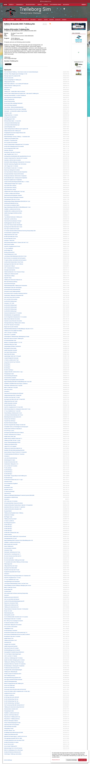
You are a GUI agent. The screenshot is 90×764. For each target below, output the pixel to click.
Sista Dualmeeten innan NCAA (10, 726)
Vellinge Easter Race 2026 (9, 81)
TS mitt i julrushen (7, 467)
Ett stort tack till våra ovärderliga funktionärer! (13, 103)
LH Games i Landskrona (9, 520)
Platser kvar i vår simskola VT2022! (11, 603)
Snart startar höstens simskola (10, 352)
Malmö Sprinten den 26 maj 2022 (10, 544)
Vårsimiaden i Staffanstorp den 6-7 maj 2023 (13, 385)
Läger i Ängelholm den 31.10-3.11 (11, 154)
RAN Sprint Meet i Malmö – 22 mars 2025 (12, 120)
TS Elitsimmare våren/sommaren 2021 (11, 667)
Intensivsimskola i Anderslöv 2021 (11, 708)
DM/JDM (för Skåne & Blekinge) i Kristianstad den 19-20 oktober (17, 162)
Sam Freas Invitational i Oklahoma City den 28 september (15, 171)
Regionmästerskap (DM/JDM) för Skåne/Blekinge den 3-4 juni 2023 (18, 381)
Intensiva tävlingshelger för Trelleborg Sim (12, 79)
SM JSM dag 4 (7, 365)
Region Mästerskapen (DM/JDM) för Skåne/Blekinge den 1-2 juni (17, 207)
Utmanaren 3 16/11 (8, 87)
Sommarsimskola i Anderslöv (10, 377)
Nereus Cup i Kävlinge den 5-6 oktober (12, 169)
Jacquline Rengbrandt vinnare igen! (11, 358)
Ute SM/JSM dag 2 (8, 530)
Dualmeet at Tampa (8, 481)
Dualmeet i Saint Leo (8, 489)
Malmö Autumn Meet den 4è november (12, 318)
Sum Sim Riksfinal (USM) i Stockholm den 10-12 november (16, 616)
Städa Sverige (7, 89)
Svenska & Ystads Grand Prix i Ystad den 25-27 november (15, 158)
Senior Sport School (8, 389)
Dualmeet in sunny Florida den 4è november (13, 320)
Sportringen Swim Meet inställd (10, 567)
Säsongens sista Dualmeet (9, 269)
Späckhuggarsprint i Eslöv (9, 118)
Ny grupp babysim (8, 511)
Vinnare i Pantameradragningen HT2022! (12, 442)
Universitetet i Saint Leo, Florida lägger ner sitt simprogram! (16, 426)
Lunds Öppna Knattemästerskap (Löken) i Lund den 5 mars (16, 583)
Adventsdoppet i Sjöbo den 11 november (12, 618)
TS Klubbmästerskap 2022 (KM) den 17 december (14, 454)
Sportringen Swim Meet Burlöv (10, 117)
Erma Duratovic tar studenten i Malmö (11, 205)
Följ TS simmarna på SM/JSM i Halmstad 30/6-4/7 (14, 705)
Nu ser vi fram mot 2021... (9, 744)
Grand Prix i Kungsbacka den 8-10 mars (12, 246)
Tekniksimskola (19, 4)
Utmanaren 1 (6, 573)
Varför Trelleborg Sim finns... (10, 675)
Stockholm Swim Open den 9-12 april (11, 569)
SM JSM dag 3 (7, 367)
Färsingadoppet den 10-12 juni (10, 538)
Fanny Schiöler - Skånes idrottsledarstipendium (13, 107)
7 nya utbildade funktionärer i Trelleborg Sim (13, 216)
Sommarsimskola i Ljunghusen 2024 (11, 232)
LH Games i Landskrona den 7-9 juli (11, 360)
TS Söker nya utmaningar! (9, 491)
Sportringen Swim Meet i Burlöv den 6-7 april (13, 226)
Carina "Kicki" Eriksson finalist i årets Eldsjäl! (13, 224)
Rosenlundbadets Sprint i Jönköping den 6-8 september (15, 177)
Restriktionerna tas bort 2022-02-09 (11, 597)
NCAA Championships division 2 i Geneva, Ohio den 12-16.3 (16, 242)
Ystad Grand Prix (7, 493)
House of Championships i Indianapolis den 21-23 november (16, 144)
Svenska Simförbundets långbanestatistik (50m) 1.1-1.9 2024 (16, 181)
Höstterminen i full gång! (9, 514)
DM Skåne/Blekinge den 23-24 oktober (12, 650)
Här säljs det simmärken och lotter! (11, 622)
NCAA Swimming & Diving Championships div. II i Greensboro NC (17, 575)
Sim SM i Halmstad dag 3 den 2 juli (11, 699)
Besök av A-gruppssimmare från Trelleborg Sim (13, 683)
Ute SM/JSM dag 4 (8, 526)
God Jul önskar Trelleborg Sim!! (10, 746)
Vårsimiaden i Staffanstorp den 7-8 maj (12, 552)
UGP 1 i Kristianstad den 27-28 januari (11, 267)
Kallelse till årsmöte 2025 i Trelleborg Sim (19, 24)
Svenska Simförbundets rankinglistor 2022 (12, 509)
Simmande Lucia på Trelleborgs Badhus (12, 291)
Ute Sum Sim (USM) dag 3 (9, 685)
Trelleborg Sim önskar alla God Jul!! (11, 607)
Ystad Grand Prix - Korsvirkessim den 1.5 (12, 554)
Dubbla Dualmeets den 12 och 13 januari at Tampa (14, 271)
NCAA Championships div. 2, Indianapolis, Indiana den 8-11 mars (17, 409)
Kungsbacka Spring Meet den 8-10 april (12, 571)
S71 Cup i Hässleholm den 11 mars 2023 (12, 411)
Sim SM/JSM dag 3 (8, 473)
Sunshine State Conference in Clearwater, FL (13, 428)
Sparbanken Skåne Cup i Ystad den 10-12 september (15, 663)
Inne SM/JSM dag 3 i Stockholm (10, 630)
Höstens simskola (8, 534)
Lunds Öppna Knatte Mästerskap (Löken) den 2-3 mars (15, 256)
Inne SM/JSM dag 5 (8, 469)
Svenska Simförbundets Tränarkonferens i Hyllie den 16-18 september (18, 505)
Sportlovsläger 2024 (8, 250)
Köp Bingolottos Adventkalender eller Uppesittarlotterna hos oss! (17, 156)
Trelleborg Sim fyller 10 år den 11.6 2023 (12, 440)
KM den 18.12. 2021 (8, 610)
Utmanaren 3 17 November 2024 (10, 140)
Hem (6, 4)
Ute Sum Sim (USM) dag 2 (9, 687)
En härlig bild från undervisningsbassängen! (13, 669)
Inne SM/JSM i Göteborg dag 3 (10, 307)
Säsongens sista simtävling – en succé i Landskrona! (15, 95)
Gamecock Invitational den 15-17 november (13, 313)
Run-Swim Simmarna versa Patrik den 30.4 (12, 556)
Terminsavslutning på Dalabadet (10, 375)
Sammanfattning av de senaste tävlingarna (12, 97)
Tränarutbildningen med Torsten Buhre (12, 581)
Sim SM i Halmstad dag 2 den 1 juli (11, 701)
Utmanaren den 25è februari (9, 418)
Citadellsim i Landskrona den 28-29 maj (12, 542)
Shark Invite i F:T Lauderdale (9, 334)
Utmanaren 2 (6, 215)
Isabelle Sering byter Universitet (10, 350)
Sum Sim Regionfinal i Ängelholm (11, 483)
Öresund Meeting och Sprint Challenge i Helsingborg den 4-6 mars (17, 585)
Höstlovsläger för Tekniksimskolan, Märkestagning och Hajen (16, 336)
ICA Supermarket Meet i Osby (10, 340)
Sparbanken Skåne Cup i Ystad (10, 344)
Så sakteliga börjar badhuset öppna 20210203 (13, 732)
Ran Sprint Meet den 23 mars (10, 238)
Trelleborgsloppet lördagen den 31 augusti (13, 183)
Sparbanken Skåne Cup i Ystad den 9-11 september (14, 507)
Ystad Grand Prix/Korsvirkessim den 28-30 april (13, 393)
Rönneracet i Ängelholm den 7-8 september (13, 179)
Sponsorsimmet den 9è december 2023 (12, 289)
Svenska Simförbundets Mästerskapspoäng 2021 (14, 601)
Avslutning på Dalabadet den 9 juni (11, 203)
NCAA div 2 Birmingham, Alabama (11, 720)
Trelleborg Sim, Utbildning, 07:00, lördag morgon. (14, 661)
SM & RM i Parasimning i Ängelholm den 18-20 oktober (15, 164)
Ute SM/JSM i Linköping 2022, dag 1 (11, 532)
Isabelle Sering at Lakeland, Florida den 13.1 (13, 438)
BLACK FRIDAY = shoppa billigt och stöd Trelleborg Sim (15, 475)
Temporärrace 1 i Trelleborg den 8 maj (11, 718)
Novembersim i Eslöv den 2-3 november (12, 152)
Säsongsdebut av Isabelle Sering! (11, 497)
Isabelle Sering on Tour (8, 638)
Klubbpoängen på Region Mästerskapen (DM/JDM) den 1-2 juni (17, 201)
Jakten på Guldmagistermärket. (10, 681)
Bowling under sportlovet (9, 252)
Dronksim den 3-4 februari (9, 265)
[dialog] (70, 756)
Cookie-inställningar (8, 760)
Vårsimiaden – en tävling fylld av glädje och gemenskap (15, 111)
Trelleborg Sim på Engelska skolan (11, 138)
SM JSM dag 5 (7, 363)
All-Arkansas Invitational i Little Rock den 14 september (15, 175)
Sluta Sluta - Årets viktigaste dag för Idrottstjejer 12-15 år (15, 73)
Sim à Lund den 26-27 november (10, 465)
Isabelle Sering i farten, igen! (10, 436)
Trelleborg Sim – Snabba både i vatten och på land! (14, 91)
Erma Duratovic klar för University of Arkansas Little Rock (15, 293)
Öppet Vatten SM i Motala (9, 354)
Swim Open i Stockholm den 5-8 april (11, 228)
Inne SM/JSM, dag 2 (8, 477)
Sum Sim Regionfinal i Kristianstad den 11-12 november (15, 316)
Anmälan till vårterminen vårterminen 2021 (12, 752)
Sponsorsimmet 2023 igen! (9, 283)
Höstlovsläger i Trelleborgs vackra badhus (12, 754)
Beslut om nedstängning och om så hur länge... (13, 750)
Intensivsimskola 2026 (8, 77)
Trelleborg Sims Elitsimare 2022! (10, 444)
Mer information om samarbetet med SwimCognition (15, 258)
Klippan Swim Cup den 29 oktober (11, 326)
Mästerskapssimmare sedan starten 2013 (12, 416)
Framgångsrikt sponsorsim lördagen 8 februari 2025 (14, 132)
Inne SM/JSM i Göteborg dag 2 (10, 309)
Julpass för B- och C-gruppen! (10, 446)
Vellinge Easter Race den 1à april (10, 234)
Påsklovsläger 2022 (8, 563)
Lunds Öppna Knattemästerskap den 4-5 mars (13, 414)
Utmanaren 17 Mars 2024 (9, 240)
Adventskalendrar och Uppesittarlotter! (12, 314)
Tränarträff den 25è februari (9, 420)
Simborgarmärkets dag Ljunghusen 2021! (12, 677)
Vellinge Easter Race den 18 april (10, 565)
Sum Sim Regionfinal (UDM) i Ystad (11, 148)
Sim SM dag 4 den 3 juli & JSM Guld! (11, 697)
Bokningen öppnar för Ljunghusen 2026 (12, 75)
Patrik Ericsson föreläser (9, 244)
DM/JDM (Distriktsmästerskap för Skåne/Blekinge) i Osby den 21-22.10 (18, 328)
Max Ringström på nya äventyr (10, 348)
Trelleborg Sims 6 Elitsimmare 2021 (11, 605)
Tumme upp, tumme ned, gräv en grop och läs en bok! (15, 689)
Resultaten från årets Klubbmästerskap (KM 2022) (14, 450)
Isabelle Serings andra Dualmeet (10, 646)
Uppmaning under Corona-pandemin (11, 724)
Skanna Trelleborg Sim (8, 546)
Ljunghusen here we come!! (9, 693)
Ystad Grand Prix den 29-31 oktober (11, 648)
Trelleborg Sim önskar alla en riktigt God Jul (13, 279)
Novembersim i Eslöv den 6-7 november (12, 636)
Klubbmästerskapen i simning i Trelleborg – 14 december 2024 (17, 136)
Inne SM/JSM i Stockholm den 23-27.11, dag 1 (13, 479)
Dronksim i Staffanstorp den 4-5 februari (12, 434)
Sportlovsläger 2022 (8, 589)
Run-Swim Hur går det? (9, 558)
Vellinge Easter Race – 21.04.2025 (11, 115)
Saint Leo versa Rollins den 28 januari (11, 599)
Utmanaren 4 (6, 456)
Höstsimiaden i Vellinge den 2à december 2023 (13, 295)
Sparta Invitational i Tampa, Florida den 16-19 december (15, 452)
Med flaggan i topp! (8, 516)
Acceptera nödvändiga (72, 759)
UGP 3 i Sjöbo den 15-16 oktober (10, 501)
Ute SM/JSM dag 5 (8, 524)
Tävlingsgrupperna (30, 4)
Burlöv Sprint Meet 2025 (9, 134)
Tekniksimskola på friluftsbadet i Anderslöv (13, 195)
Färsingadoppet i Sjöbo (9, 373)
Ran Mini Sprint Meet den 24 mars (11, 236)
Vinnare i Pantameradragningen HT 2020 (12, 722)
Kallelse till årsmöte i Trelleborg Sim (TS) (12, 85)
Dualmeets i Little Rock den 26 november (12, 160)
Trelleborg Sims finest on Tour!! (10, 640)
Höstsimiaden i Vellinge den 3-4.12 (11, 463)
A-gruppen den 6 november (9, 644)
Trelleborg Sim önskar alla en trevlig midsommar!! (14, 707)
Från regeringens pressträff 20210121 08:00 (13, 738)
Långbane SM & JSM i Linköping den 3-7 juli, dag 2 (14, 191)
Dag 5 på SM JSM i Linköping (10, 185)
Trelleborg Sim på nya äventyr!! (10, 518)
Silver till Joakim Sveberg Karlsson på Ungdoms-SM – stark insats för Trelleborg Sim (21, 93)
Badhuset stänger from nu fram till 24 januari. (13, 748)
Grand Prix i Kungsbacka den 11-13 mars (12, 577)
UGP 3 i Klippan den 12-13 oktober (11, 166)
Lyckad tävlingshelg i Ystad (9, 126)
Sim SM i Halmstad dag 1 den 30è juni (11, 703)
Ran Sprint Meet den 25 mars (10, 405)
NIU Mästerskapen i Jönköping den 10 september (14, 665)
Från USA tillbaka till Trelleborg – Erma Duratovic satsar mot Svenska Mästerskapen (21, 71)
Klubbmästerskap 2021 (9, 612)
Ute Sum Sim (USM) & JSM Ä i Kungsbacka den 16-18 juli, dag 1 (17, 691)
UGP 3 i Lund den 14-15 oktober (10, 332)
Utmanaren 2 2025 (8, 113)
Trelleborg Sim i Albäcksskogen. (10, 671)
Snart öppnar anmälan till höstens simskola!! (13, 679)
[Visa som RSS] (50, 24)
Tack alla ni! (6, 595)
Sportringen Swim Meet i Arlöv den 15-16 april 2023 (14, 399)
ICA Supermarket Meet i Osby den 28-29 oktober (14, 173)
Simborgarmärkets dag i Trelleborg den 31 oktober (14, 322)
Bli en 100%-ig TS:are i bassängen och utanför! (13, 620)
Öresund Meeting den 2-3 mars (10, 254)
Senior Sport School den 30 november (12, 297)
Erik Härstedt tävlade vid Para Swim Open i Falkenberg (15, 109)
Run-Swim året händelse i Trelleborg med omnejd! (14, 560)
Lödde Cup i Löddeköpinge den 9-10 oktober (13, 658)
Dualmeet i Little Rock (8, 150)
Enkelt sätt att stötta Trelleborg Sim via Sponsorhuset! (15, 536)
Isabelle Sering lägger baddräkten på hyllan (13, 213)
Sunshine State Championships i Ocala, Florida (13, 262)
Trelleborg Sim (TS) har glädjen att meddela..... (13, 330)
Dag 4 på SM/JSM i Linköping (10, 187)
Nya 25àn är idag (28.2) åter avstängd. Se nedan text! (14, 424)
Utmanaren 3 (6, 499)
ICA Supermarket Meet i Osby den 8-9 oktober (13, 503)
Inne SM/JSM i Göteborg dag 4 (10, 305)
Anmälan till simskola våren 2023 (10, 462)
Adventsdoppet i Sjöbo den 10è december (13, 287)
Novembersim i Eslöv (8, 487)
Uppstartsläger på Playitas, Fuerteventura (12, 346)
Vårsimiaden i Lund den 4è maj (10, 218)
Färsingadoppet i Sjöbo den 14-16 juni (12, 199)
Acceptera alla (82, 759)
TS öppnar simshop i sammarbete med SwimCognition (15, 260)
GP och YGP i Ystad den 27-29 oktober (12, 324)
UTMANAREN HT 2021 (8, 628)
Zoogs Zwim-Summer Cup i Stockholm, (12, 362)
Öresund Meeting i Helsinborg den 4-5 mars (13, 413)
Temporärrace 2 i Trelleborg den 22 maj (12, 716)
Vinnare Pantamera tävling (9, 101)
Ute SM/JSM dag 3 (8, 528)
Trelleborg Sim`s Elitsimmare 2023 (11, 273)
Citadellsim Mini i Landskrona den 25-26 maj (13, 211)
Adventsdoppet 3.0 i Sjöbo (9, 460)
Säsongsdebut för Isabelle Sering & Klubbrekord (14, 652)
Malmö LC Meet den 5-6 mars (10, 587)
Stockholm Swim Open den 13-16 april (12, 397)
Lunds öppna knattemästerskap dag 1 (12, 124)
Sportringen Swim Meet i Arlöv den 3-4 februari (13, 264)
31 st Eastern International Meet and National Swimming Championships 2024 (20, 230)
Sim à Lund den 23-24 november (10, 142)
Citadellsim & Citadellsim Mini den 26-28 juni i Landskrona (15, 383)
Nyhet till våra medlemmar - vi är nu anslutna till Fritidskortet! (16, 83)
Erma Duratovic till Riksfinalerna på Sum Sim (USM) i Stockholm (17, 634)
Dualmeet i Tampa (7, 277)
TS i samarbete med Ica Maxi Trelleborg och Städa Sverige (16, 561)
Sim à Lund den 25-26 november (10, 299)
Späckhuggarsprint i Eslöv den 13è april (12, 222)
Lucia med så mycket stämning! (10, 458)
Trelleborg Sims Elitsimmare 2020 (11, 734)
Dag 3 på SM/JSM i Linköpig (10, 189)
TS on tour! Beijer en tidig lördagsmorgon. (12, 654)
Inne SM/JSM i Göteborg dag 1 (10, 311)
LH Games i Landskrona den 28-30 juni (12, 193)
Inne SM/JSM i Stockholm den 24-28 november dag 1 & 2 (15, 632)
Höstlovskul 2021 (7, 642)
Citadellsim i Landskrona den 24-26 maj (12, 209)
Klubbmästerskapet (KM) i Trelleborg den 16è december (15, 285)
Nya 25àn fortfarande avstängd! (10, 422)
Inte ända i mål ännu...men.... (9, 730)
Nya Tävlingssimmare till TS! (9, 522)
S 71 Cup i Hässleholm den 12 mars (11, 579)
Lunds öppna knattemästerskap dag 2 (12, 122)
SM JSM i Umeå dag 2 (8, 369)
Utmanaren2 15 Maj (8, 550)
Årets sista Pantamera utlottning (10, 281)
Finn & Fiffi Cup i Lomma (9, 430)
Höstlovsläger (7, 485)
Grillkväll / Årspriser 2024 (9, 99)
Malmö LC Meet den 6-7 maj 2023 (11, 387)
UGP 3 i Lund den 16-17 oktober (10, 656)
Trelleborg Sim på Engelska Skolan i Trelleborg (13, 512)
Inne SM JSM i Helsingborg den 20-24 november (14, 146)
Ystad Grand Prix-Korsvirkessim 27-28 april (12, 220)
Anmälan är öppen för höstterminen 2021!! (12, 673)
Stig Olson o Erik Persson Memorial (11, 714)
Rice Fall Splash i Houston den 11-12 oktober (13, 167)
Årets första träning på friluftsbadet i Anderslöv (13, 197)
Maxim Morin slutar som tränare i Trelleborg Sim (13, 338)
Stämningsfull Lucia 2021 (9, 614)
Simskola (11, 4)
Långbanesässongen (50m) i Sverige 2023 (12, 395)
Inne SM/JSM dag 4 (8, 471)
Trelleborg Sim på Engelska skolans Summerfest (14, 379)
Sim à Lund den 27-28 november (10, 626)
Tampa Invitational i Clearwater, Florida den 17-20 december (16, 609)
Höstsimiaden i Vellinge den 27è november (13, 624)
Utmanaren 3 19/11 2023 (9, 303)
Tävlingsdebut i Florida (8, 728)
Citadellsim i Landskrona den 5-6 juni (11, 712)
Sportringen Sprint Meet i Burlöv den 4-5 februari (14, 432)
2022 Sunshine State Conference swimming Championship (16, 593)
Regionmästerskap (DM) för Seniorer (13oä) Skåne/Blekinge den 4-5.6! (18, 540)
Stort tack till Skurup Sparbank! (10, 105)
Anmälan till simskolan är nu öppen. (11, 742)
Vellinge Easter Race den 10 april (10, 401)
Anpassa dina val (56, 759)
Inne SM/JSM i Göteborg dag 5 (10, 301)
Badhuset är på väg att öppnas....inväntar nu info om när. (15, 736)
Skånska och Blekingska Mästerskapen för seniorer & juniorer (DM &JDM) (19, 495)
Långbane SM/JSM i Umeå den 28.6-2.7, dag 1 (13, 371)
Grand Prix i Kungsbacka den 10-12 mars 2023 (13, 407)
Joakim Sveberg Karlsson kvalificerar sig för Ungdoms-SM (16, 128)
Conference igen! (7, 591)
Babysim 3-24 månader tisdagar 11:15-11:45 (13, 342)
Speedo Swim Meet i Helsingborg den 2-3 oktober (14, 659)
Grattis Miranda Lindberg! (9, 275)
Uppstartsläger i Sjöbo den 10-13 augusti (12, 356)
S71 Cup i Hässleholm (8, 248)
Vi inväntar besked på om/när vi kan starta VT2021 (14, 740)
